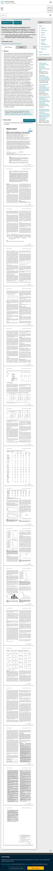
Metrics (41, 52)
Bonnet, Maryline (32, 34)
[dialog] (26, 862)
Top (51, 850)
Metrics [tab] (21, 47)
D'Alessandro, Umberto (10, 37)
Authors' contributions (44, 43)
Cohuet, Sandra (25, 36)
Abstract (6, 51)
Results (42, 35)
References (43, 48)
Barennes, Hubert (23, 34)
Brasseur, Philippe (9, 36)
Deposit (50, 7)
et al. (2, 38)
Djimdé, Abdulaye (20, 37)
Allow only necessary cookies (17, 868)
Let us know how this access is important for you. (20, 114)
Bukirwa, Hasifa (17, 36)
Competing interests (43, 40)
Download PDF (5, 22)
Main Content (7, 120)
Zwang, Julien (8, 34)
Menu (2, 15)
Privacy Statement (7, 864)
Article (40, 26)
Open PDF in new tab (30, 120)
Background (44, 30)
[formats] (11, 22)
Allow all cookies (35, 868)
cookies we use (28, 864)
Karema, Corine (29, 37)
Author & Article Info (44, 54)
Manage (49, 10)
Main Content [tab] (8, 47)
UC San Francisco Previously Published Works (21, 19)
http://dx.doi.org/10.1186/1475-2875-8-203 (11, 43)
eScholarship (4, 19)
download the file (27, 122)
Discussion (43, 37)
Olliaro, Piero (15, 34)
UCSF (2, 9)
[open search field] (50, 2)
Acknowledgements (45, 46)
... (34, 47)
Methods (43, 32)
